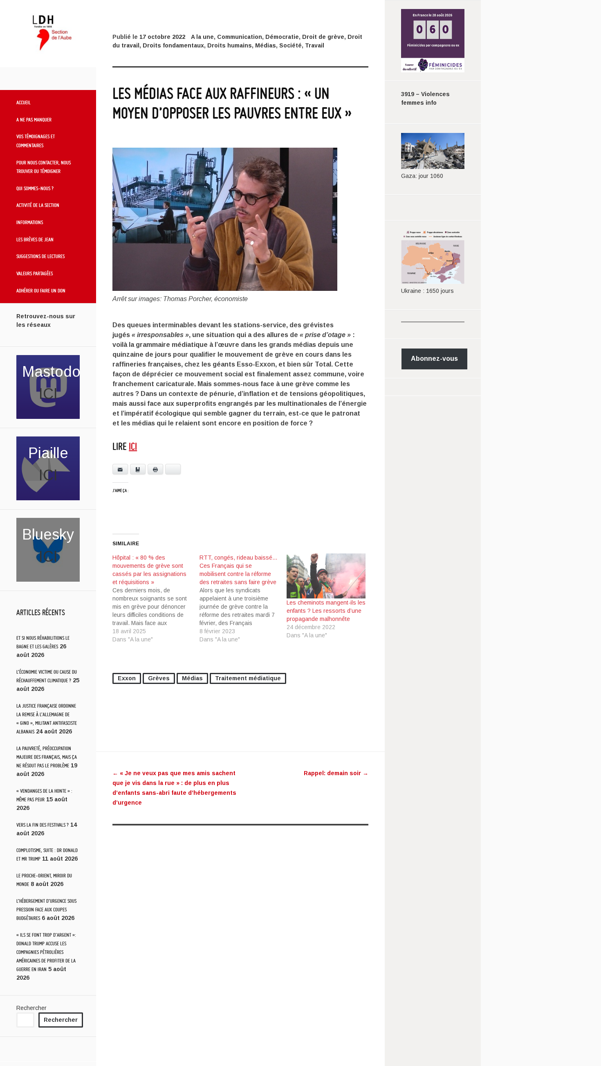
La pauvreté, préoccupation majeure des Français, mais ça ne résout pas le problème (46, 757)
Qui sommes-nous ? (35, 188)
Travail (314, 45)
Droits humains (229, 45)
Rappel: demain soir (336, 773)
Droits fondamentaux (173, 45)
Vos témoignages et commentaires (35, 140)
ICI (48, 393)
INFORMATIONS (29, 222)
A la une (202, 37)
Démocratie (282, 37)
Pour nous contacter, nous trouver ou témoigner (43, 167)
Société (290, 45)
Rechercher (31, 1008)
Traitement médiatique (248, 678)
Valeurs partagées (34, 273)
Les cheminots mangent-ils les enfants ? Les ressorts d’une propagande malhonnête (326, 610)
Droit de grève (323, 37)
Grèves (159, 678)
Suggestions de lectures (40, 256)
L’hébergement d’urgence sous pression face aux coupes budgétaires (46, 909)
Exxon (127, 678)
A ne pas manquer (34, 119)
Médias (265, 45)
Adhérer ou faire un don (40, 290)
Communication (239, 37)
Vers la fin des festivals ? (42, 825)
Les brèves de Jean (35, 239)
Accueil (23, 102)
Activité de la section (37, 205)
